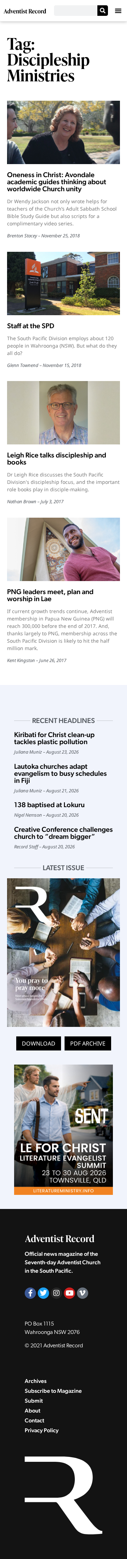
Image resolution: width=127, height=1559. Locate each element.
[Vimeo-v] (82, 1293)
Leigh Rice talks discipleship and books (56, 458)
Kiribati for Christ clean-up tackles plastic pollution (54, 738)
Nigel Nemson (28, 815)
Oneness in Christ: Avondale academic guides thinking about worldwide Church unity (56, 181)
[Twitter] (43, 1293)
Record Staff (26, 846)
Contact (34, 1420)
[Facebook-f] (30, 1293)
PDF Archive (87, 1043)
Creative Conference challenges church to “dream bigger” (63, 833)
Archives (36, 1381)
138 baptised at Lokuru (49, 804)
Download (38, 1043)
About (32, 1410)
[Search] (102, 10)
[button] (118, 10)
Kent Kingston (21, 660)
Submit (34, 1400)
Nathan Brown (21, 501)
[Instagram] (56, 1293)
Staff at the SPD (30, 326)
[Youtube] (69, 1293)
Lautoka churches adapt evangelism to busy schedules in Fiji (60, 773)
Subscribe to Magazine (53, 1390)
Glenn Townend (22, 365)
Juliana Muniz (28, 752)
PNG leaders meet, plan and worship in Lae (50, 595)
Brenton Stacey (22, 235)
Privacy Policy (42, 1430)
